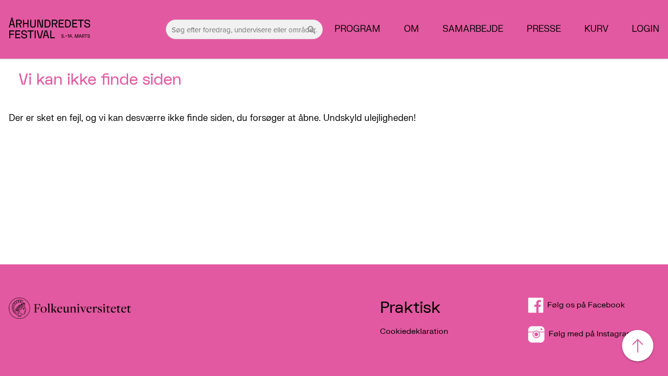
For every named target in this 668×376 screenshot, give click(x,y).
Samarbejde (473, 29)
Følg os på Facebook (590, 305)
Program (357, 29)
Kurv (596, 29)
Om (411, 29)
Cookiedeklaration (414, 331)
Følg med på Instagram (589, 334)
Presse (544, 29)
